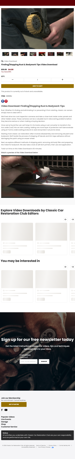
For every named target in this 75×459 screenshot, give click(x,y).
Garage (4, 422)
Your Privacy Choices (44, 447)
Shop (3, 424)
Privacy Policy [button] (53, 445)
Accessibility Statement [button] (28, 447)
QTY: (3, 76)
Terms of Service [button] (41, 445)
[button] (12, 80)
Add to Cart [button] (37, 86)
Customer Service (9, 427)
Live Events (6, 419)
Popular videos (8, 417)
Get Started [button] (14, 404)
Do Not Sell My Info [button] (64, 445)
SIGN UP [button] (44, 361)
